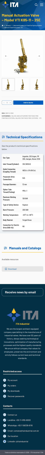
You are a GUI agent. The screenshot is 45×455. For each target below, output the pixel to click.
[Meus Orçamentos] (22, 385)
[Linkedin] (22, 441)
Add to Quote (28, 103)
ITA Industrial (22, 323)
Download (12, 269)
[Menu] (41, 4)
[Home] (2, 25)
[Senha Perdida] (22, 396)
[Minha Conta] (22, 380)
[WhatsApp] (22, 425)
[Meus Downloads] (22, 391)
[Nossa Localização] (22, 436)
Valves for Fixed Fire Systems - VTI (28, 118)
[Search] (36, 4)
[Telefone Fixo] (22, 420)
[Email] (22, 430)
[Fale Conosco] (22, 414)
